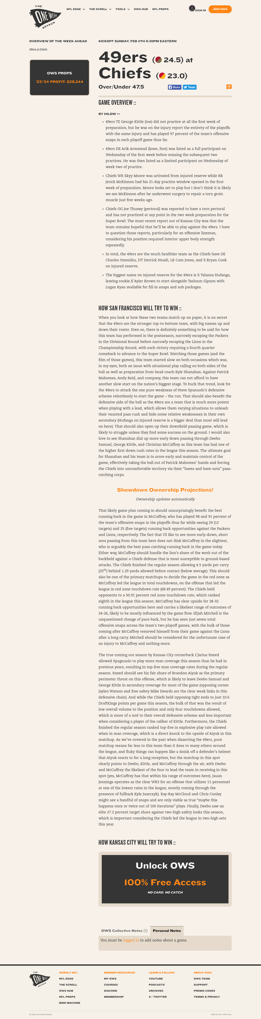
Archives (156, 990)
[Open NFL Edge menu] (83, 9)
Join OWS (220, 9)
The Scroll (98, 9)
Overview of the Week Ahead (58, 41)
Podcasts (157, 984)
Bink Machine (69, 1003)
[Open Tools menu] (128, 9)
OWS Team (202, 978)
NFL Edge (74, 9)
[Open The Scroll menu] (110, 9)
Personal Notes (167, 931)
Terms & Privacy (207, 997)
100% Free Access (165, 882)
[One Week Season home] (39, 979)
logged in (131, 940)
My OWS (110, 978)
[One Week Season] (45, 9)
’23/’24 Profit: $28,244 (59, 82)
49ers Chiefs (146, 65)
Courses (111, 984)
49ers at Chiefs (38, 49)
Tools (121, 9)
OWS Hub (141, 9)
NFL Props (160, 9)
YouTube (156, 978)
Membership (114, 997)
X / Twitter (158, 997)
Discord (110, 990)
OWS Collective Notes (121, 931)
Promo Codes (204, 990)
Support (201, 984)
